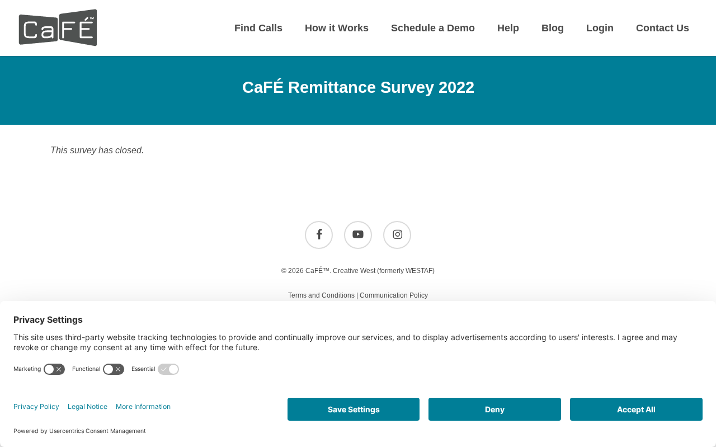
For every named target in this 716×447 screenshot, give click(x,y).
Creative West (354, 271)
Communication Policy (394, 295)
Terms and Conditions (321, 295)
